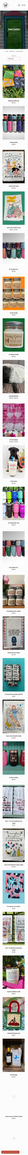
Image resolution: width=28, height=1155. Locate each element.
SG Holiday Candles (13, 354)
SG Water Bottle (14, 142)
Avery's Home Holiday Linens (14, 227)
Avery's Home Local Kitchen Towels (13, 1116)
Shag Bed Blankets (13, 396)
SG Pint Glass (13, 481)
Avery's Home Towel (13, 186)
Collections (12, 51)
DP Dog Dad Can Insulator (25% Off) (13, 694)
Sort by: (14, 55)
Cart (23, 5)
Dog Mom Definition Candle (13, 991)
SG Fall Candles (14, 313)
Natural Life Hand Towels (14, 652)
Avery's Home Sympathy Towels (13, 736)
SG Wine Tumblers (13, 777)
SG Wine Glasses (13, 439)
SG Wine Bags (13, 1074)
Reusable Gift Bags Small (13, 1033)
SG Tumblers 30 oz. (13, 567)
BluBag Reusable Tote (13, 100)
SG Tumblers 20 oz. (13, 269)
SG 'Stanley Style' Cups (13, 523)
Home (6, 51)
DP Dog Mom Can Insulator (13, 906)
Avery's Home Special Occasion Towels (13, 864)
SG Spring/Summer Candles (14, 611)
